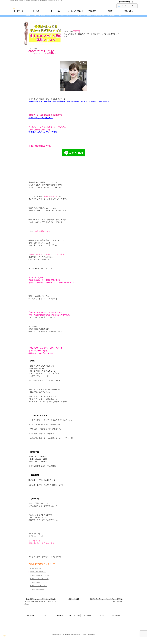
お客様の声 (92, 11)
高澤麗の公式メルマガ (37, 568)
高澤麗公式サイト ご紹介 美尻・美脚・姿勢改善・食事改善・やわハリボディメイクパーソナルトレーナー (68, 101)
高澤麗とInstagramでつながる (39, 575)
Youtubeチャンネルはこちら (40, 118)
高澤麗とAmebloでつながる (38, 582)
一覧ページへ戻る (73, 599)
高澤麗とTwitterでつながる (38, 586)
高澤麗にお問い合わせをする (39, 589)
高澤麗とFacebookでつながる (39, 579)
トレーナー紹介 (55, 11)
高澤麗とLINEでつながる (38, 572)
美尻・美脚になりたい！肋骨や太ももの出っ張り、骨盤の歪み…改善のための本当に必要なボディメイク (40, 601)
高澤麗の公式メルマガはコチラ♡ (42, 132)
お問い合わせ (128, 11)
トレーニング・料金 (73, 11)
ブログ (110, 11)
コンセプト (37, 11)
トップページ (18, 11)
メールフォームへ (128, 6)
